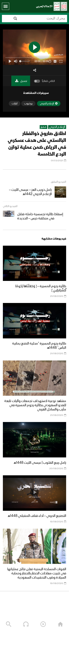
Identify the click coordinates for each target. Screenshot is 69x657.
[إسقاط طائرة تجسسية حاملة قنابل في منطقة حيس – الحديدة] (8, 216)
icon (34, 262)
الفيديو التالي (10, 206)
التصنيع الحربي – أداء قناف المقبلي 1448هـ (37, 516)
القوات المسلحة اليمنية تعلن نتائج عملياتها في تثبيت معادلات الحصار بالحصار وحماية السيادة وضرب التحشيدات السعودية (36, 573)
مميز (43, 127)
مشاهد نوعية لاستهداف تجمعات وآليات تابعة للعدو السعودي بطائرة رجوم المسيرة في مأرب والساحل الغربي (35, 405)
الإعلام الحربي (57, 127)
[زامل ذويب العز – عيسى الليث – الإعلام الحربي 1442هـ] (60, 192)
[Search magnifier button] (15, 18)
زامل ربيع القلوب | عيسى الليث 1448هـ (40, 462)
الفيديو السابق (58, 182)
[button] (5, 6)
